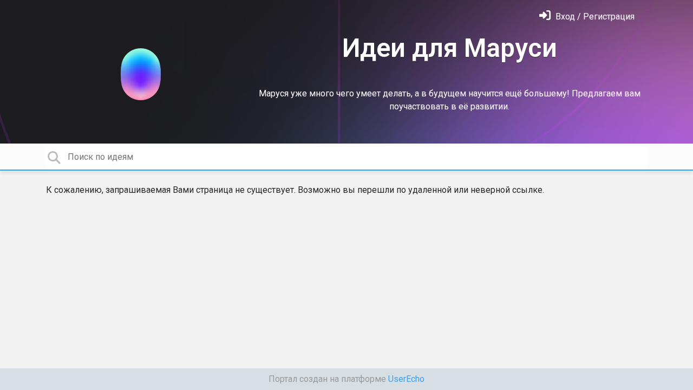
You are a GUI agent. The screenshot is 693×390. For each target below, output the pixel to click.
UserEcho (406, 379)
